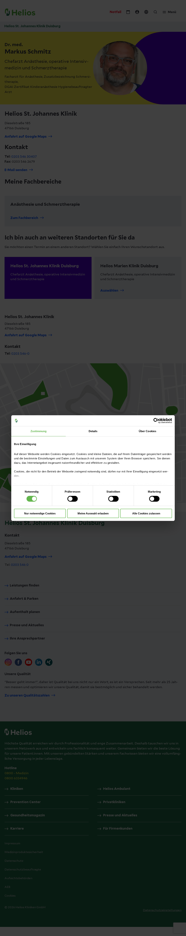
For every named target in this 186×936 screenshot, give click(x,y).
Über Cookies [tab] (147, 431)
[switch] (72, 499)
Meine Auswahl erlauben (93, 513)
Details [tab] (93, 431)
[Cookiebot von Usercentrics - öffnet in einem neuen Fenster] (156, 420)
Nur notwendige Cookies (40, 513)
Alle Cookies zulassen (146, 513)
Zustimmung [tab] (39, 431)
